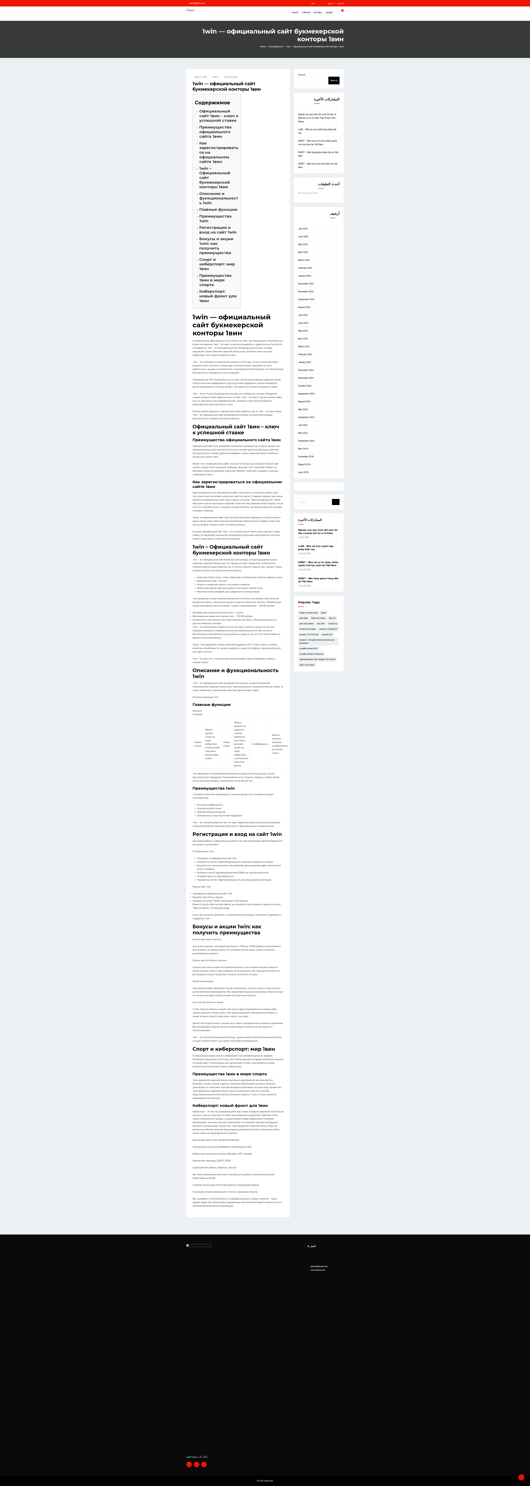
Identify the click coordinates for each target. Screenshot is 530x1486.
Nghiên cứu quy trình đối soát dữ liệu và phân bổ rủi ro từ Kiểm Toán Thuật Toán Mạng (317, 118)
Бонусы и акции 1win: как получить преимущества (216, 245)
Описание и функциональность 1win (218, 198)
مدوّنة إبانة (317, 12)
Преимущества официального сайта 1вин (215, 132)
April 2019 (303, 448)
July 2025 (303, 315)
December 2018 (306, 456)
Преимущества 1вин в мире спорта (215, 280)
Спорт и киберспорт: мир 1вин (217, 264)
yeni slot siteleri (307, 623)
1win (215, 344)
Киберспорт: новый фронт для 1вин (218, 296)
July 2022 (303, 425)
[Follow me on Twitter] (320, 3)
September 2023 (306, 417)
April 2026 (303, 252)
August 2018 (304, 464)
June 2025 (303, 323)
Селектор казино (308, 629)
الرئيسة (295, 12)
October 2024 (304, 386)
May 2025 (303, 331)
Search (301, 74)
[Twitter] (196, 1464)
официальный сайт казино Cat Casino (318, 659)
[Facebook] (189, 1464)
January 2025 (304, 362)
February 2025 (305, 354)
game (323, 612)
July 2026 (303, 228)
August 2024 (304, 401)
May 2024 (303, 409)
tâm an (332, 618)
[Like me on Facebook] (317, 3)
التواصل (329, 12)
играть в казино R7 (328, 629)
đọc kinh (321, 623)
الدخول (330, 3)
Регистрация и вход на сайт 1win (218, 230)
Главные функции (218, 209)
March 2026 (304, 260)
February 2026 (305, 268)
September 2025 (306, 299)
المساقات (306, 12)
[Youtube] (204, 1464)
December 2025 (306, 283)
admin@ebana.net (197, 3)
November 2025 (306, 291)
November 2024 (306, 378)
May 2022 (303, 433)
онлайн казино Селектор (311, 654)
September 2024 (306, 393)
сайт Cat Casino (307, 665)
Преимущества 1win (215, 218)
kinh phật (304, 618)
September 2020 (306, 441)
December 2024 (306, 370)
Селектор (332, 623)
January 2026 (304, 276)
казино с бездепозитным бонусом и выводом (317, 641)
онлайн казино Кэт (308, 648)
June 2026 (303, 236)
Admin (216, 77)
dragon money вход (309, 612)
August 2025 (304, 307)
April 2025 (303, 338)
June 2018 (303, 472)
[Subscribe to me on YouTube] (324, 3)
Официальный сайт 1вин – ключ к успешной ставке (219, 116)
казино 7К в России (309, 634)
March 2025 (304, 346)
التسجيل (340, 3)
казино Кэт (327, 634)
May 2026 (303, 244)
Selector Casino (318, 618)
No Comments (231, 77)
